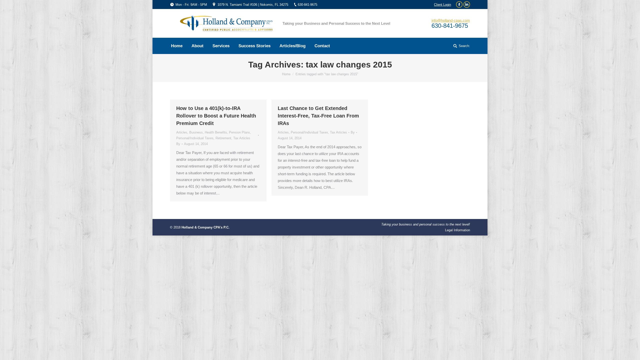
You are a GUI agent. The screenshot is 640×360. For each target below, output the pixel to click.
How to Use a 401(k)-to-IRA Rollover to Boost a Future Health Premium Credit (216, 116)
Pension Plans (239, 132)
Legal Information (457, 230)
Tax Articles (241, 138)
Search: (464, 46)
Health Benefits (216, 132)
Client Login (442, 4)
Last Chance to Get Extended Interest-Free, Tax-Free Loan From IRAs (318, 116)
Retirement (223, 138)
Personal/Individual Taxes (195, 138)
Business (196, 132)
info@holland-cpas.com (451, 20)
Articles (181, 132)
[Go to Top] (632, 352)
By (178, 144)
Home (286, 74)
